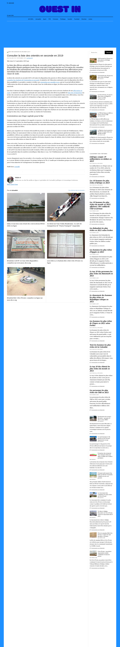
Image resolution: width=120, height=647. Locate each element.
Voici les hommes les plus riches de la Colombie (100, 346)
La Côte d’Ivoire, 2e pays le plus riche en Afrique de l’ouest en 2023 (105, 96)
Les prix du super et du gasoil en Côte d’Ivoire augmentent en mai (104, 438)
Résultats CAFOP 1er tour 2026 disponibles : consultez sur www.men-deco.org (23, 262)
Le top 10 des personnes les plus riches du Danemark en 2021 (101, 273)
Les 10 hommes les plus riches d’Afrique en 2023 (100, 182)
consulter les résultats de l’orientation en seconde (23, 80)
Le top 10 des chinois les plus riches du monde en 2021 (100, 368)
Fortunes (55, 19)
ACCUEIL (30, 19)
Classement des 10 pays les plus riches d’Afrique (105, 76)
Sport (44, 19)
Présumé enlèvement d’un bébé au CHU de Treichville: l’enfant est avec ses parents (105, 475)
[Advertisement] (60, 34)
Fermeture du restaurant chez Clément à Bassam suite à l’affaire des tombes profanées (105, 455)
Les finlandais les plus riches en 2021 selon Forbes (101, 229)
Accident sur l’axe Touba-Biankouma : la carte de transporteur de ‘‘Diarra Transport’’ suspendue (64, 225)
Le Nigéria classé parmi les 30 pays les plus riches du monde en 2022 (105, 131)
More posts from (12, 184)
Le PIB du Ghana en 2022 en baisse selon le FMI (105, 113)
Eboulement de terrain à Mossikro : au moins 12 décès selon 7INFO (104, 418)
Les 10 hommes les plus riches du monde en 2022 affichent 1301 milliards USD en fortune (100, 205)
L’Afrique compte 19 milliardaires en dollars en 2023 (101, 159)
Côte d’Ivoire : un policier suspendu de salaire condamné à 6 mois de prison (104, 554)
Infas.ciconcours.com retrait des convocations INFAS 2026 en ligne (26, 225)
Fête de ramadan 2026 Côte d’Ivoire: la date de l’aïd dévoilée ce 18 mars (105, 534)
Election (84, 19)
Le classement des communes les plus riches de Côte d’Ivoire (105, 494)
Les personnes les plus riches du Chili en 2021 (99, 391)
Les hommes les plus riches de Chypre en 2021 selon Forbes (101, 323)
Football (76, 19)
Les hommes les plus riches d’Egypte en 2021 (101, 251)
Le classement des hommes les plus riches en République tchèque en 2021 (101, 298)
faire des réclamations (75, 93)
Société (70, 19)
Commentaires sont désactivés (97, 72)
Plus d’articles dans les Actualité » (77, 190)
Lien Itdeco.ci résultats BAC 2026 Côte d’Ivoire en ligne (65, 262)
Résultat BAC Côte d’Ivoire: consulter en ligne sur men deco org (25, 299)
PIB (49, 19)
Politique (63, 19)
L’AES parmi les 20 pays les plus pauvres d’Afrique (105, 59)
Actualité (38, 19)
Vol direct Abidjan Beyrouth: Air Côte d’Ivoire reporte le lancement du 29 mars (105, 513)
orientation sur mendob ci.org (49, 82)
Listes (90, 19)
